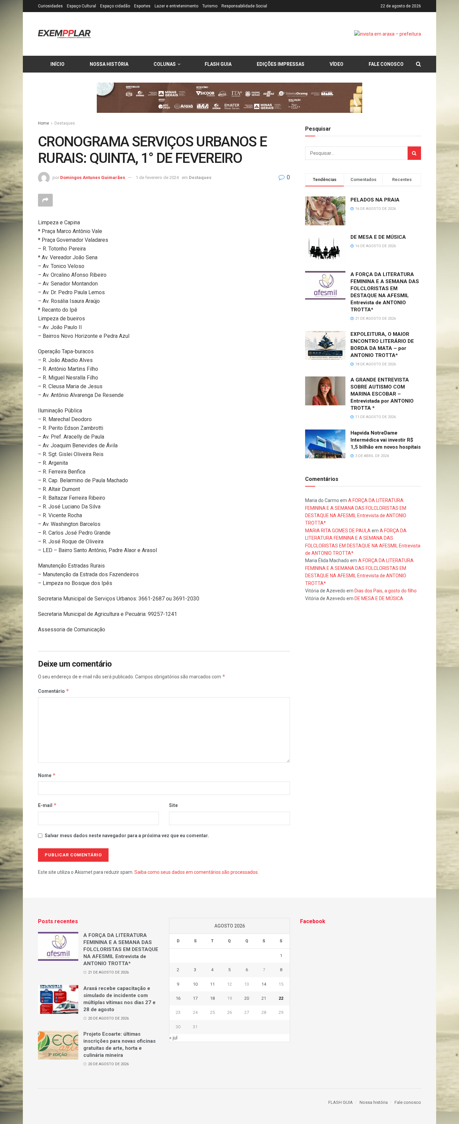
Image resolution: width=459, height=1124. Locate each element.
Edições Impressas (280, 64)
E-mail (47, 805)
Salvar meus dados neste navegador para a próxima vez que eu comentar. (127, 835)
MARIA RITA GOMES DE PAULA (338, 530)
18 (212, 998)
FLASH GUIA (218, 64)
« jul (173, 1037)
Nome (47, 775)
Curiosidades (50, 6)
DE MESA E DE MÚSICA (378, 237)
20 (246, 998)
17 (195, 998)
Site (173, 805)
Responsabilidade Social (244, 6)
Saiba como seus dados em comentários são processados (196, 872)
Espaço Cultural (81, 6)
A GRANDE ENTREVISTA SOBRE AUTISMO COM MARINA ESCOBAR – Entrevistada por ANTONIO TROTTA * (382, 394)
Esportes (142, 6)
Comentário (53, 691)
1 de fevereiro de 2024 (157, 177)
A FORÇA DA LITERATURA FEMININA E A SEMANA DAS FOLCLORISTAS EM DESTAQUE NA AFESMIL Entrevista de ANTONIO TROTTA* (120, 949)
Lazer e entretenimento (176, 6)
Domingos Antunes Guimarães (92, 177)
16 (178, 998)
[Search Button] (414, 153)
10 (195, 984)
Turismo (209, 6)
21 (263, 998)
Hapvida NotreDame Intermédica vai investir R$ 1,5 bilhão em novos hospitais (385, 440)
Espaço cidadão (115, 6)
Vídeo (336, 64)
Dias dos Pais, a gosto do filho (385, 590)
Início (57, 64)
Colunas (165, 64)
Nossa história (109, 64)
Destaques (64, 123)
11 (212, 984)
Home (43, 123)
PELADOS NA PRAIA (375, 200)
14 (263, 984)
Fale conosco (386, 64)
